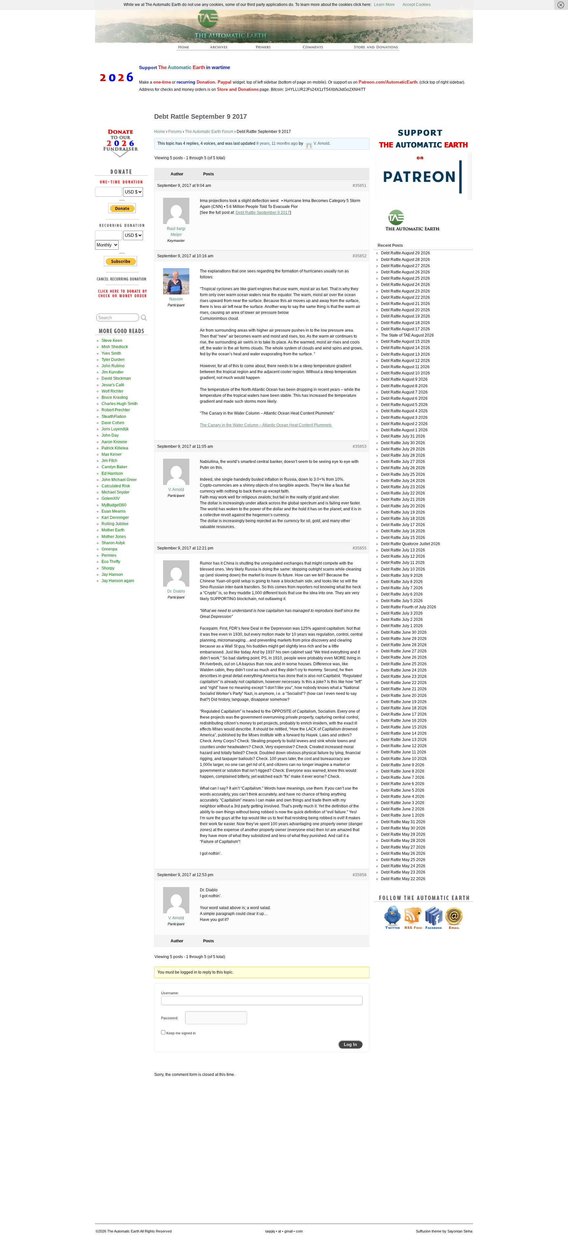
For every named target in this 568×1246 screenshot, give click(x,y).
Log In (350, 1044)
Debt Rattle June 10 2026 (404, 758)
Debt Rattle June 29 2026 (404, 638)
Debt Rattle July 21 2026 (403, 499)
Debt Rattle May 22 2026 (403, 879)
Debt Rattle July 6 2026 (402, 594)
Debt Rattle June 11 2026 (403, 752)
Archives (221, 49)
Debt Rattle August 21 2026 (405, 303)
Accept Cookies (417, 4)
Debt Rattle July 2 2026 (402, 619)
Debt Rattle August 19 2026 (405, 316)
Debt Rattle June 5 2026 (402, 790)
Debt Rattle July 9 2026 (402, 575)
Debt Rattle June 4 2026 (402, 796)
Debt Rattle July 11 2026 (403, 562)
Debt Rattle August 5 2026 (404, 404)
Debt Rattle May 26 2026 (403, 853)
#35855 (360, 548)
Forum (313, 49)
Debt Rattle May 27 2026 (403, 847)
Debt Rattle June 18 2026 (404, 708)
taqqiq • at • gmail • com (284, 1231)
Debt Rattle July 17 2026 (403, 524)
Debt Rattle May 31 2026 (403, 822)
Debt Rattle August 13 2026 (405, 354)
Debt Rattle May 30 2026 (403, 828)
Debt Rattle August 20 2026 (405, 310)
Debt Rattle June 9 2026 (402, 765)
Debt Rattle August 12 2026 (405, 360)
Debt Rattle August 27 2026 (405, 266)
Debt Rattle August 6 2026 (404, 398)
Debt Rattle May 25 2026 (403, 859)
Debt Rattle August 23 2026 (405, 291)
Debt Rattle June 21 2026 (404, 689)
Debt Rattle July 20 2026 (403, 506)
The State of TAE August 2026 (407, 335)
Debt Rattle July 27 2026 (403, 461)
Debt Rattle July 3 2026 (402, 613)
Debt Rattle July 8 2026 (402, 581)
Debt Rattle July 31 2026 (403, 436)
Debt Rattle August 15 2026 (405, 341)
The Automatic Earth (187, 49)
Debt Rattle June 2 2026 (402, 809)
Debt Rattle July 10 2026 (403, 569)
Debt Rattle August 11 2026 (405, 367)
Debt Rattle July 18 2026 (403, 518)
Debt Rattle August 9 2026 (404, 379)
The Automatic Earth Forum (209, 131)
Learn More (384, 4)
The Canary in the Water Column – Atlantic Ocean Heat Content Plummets (266, 425)
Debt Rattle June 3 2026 (402, 803)
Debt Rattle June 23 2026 (404, 676)
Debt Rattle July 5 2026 (402, 600)
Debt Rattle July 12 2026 (403, 556)
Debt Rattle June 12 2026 (404, 746)
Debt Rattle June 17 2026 (404, 714)
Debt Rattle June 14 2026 (404, 733)
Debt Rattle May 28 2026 (403, 840)
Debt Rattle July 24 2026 (403, 480)
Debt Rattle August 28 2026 (405, 259)
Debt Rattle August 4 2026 (404, 411)
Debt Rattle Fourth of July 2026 (408, 607)
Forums (175, 131)
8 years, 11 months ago (277, 143)
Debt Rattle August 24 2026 (405, 284)
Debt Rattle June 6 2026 (402, 783)
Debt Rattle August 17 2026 (405, 329)
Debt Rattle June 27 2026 (404, 651)
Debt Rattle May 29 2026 (403, 834)
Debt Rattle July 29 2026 (403, 449)
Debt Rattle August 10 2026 (405, 373)
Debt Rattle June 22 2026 (404, 682)
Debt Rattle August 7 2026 (404, 392)
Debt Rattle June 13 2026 (404, 739)
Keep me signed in (181, 1033)
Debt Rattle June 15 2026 (404, 727)
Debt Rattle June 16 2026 (404, 720)
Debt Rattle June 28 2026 (404, 645)
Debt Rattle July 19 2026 (403, 512)
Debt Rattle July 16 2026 (403, 531)
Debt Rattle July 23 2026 (403, 487)
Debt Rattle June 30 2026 (404, 632)
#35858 (360, 875)
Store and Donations (368, 49)
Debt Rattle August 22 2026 (405, 297)
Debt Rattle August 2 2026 (404, 423)
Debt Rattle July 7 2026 (402, 588)
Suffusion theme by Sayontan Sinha (444, 1231)
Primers (266, 49)
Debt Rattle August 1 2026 (404, 430)
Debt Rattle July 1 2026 (402, 625)
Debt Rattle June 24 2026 (404, 670)
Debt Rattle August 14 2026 (405, 347)
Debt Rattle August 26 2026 (405, 272)
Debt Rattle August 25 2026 (405, 278)
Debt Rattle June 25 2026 (404, 664)
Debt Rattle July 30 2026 (403, 443)
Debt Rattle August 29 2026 (405, 253)
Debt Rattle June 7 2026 (402, 777)
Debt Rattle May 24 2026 (403, 866)
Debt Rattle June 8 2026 (402, 771)
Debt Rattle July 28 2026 (403, 455)
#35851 (360, 185)
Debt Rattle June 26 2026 (404, 657)
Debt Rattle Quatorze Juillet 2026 (410, 544)
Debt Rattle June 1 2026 (402, 815)
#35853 (360, 446)
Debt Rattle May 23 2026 (403, 872)
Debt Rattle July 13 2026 (403, 550)
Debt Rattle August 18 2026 (405, 322)
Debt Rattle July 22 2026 (403, 493)
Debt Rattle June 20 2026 (404, 695)
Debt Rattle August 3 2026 (404, 417)
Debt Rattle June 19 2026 (404, 701)
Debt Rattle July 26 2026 (403, 468)
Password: (169, 1018)
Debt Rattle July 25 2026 (403, 474)
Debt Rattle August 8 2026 (404, 386)
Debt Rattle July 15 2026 (403, 537)
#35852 (360, 256)
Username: (170, 993)
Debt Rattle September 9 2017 (263, 212)
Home (159, 131)
